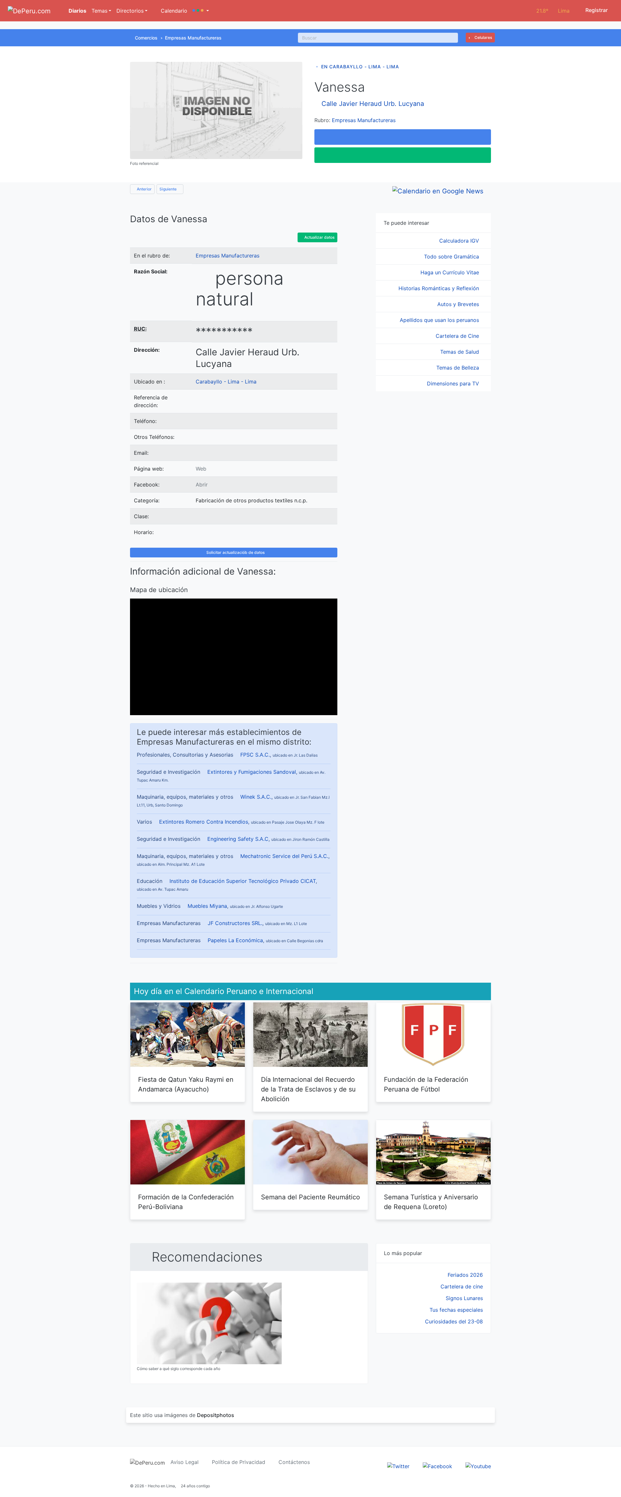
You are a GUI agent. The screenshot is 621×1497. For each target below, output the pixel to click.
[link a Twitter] (398, 1466)
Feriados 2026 (465, 1275)
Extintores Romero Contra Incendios (203, 821)
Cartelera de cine (462, 1286)
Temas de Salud (460, 352)
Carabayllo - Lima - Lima (226, 381)
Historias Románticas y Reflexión (439, 288)
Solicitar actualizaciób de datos (235, 552)
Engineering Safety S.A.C (237, 839)
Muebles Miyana (207, 906)
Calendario (173, 10)
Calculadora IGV (460, 240)
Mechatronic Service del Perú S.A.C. (284, 856)
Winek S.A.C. (255, 797)
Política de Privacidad (238, 1462)
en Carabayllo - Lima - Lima (360, 66)
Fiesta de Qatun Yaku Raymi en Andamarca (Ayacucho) (186, 1084)
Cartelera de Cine (458, 336)
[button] (201, 10)
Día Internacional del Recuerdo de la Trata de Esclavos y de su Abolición (308, 1089)
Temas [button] (99, 10)
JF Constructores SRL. (235, 923)
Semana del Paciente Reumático (310, 1197)
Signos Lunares (464, 1298)
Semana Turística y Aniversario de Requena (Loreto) (431, 1202)
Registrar (596, 10)
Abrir (202, 484)
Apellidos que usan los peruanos (440, 320)
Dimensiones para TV (454, 383)
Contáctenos (294, 1462)
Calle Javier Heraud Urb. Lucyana (372, 104)
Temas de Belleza (458, 367)
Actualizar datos (318, 237)
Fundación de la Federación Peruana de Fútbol (426, 1084)
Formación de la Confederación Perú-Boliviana (186, 1202)
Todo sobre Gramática (452, 256)
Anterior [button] (144, 189)
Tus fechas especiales (456, 1310)
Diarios (76, 10)
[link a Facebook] (437, 1466)
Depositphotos (215, 1415)
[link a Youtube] (478, 1466)
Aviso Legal (184, 1462)
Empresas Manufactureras (193, 37)
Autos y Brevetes (459, 304)
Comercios (146, 37)
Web (201, 468)
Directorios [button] (130, 10)
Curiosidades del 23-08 (454, 1321)
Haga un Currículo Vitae (450, 272)
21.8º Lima (553, 10)
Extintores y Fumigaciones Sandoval (251, 772)
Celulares (483, 37)
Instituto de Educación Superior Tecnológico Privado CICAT (242, 881)
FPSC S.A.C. (255, 754)
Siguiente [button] (168, 189)
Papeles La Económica (235, 940)
